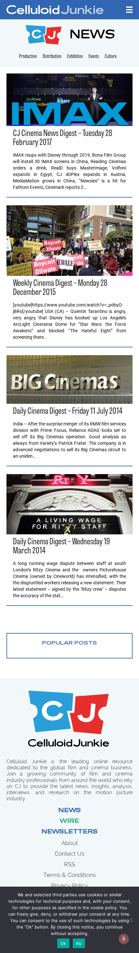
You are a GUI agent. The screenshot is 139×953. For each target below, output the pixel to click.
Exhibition (75, 57)
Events (94, 57)
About (69, 843)
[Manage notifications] (124, 939)
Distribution (52, 57)
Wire (69, 821)
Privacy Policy (69, 885)
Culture (111, 57)
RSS (69, 864)
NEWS (92, 35)
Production (28, 57)
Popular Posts (69, 643)
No (79, 943)
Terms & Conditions (69, 874)
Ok (63, 943)
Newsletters (69, 832)
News (69, 811)
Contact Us (70, 853)
